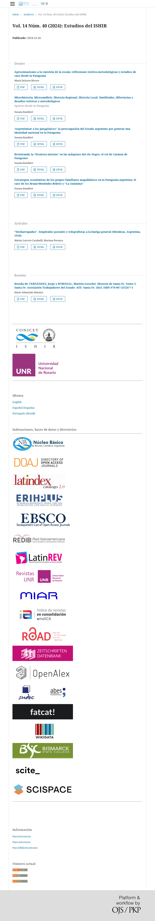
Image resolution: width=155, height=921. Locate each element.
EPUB (59, 87)
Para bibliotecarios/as (25, 847)
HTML (40, 87)
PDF (22, 87)
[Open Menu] (12, 4)
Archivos (28, 14)
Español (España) (23, 407)
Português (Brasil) (23, 413)
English (17, 402)
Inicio (15, 14)
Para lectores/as (21, 836)
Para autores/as (21, 842)
